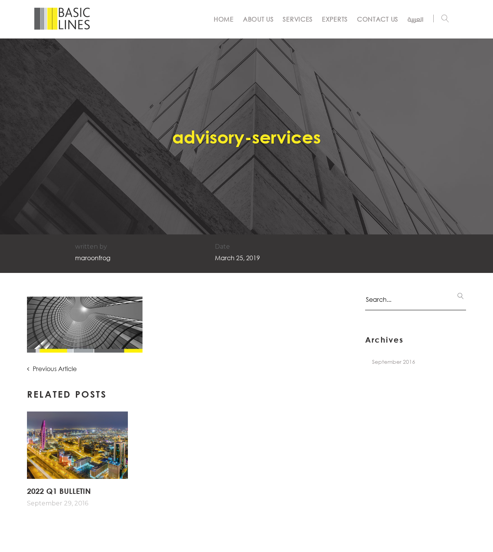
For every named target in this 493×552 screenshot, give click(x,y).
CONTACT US (377, 19)
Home (224, 19)
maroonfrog (93, 258)
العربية (415, 19)
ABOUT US (258, 19)
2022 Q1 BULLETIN (59, 491)
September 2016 (393, 361)
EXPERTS (335, 19)
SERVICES (298, 19)
